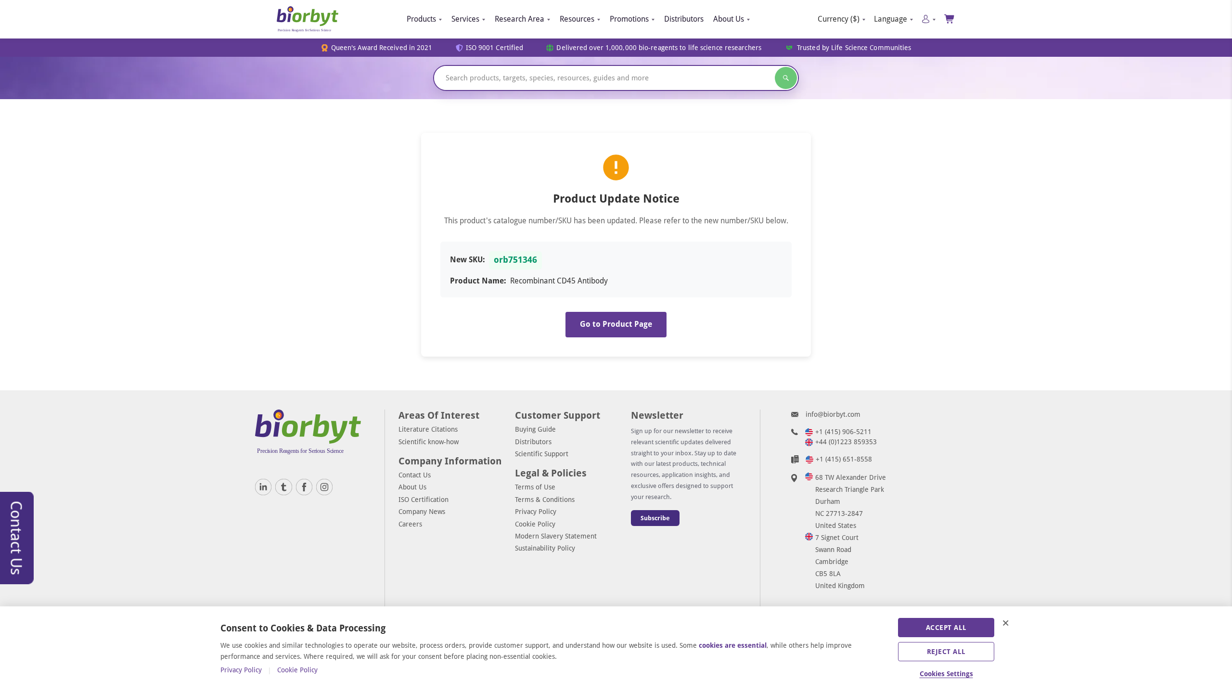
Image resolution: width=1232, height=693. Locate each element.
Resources (577, 19)
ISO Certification (423, 499)
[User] (929, 19)
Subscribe (655, 518)
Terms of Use (535, 487)
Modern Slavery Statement (556, 536)
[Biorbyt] (307, 19)
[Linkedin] (263, 487)
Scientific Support (541, 454)
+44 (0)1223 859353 (846, 442)
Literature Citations (428, 429)
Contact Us (414, 475)
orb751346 (515, 260)
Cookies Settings (946, 674)
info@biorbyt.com (833, 414)
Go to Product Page (616, 324)
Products (421, 19)
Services (465, 19)
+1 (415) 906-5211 (843, 432)
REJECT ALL (946, 651)
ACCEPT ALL (946, 627)
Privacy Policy (535, 511)
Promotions (629, 19)
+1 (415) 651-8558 (844, 459)
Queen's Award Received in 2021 (382, 47)
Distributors (684, 19)
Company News (421, 511)
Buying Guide (535, 429)
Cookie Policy (535, 524)
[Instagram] (324, 487)
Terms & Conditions (545, 499)
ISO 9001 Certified (495, 47)
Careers (410, 524)
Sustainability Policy (545, 548)
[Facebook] (304, 487)
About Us (728, 19)
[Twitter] (283, 487)
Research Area (519, 19)
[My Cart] (949, 19)
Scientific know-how (428, 442)
